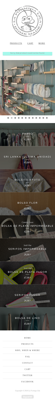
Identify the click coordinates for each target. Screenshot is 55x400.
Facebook (27, 382)
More (41, 43)
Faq (27, 357)
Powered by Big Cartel (28, 396)
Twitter (28, 375)
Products (16, 43)
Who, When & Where (27, 350)
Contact (27, 363)
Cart (30, 43)
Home (27, 338)
